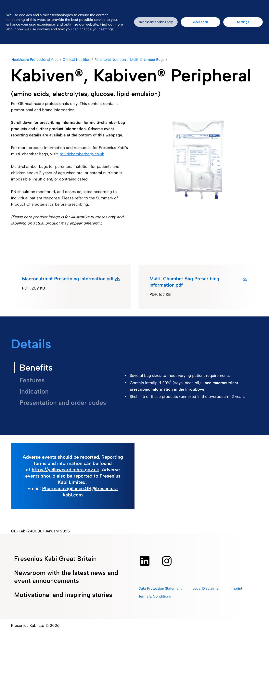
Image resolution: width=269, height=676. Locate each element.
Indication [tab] (34, 391)
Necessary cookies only (156, 22)
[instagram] (166, 561)
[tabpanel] (187, 391)
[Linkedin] (144, 561)
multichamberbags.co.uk (82, 153)
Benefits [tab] (36, 367)
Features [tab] (32, 380)
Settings (243, 22)
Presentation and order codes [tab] (62, 402)
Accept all (200, 22)
